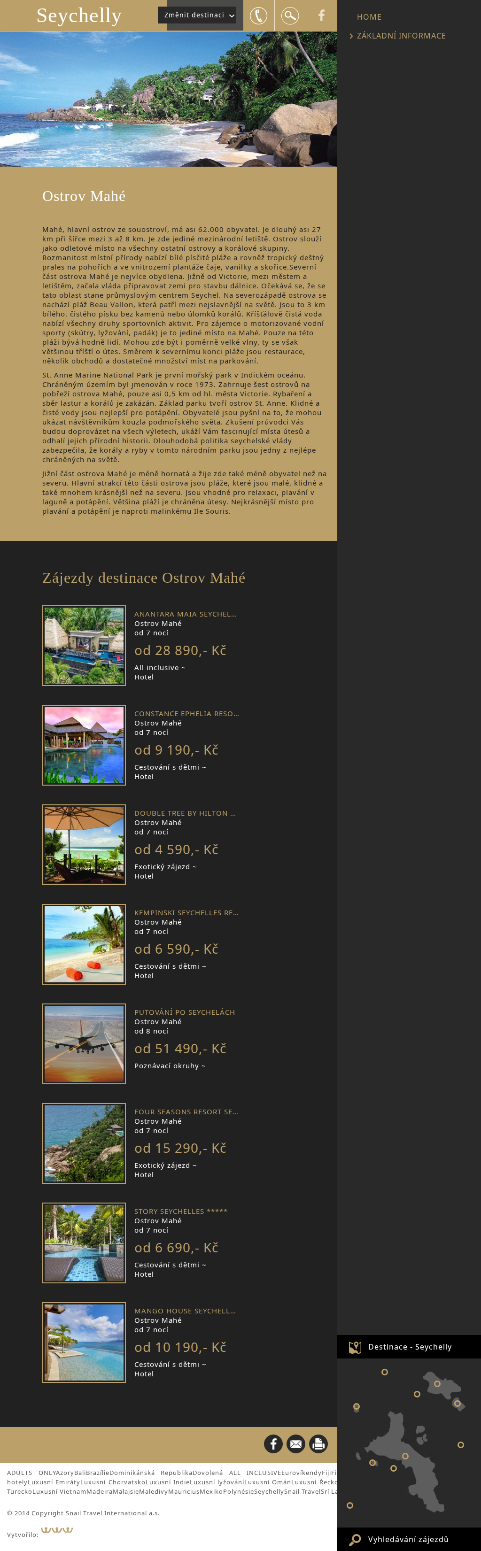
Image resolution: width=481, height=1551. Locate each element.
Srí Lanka (335, 1491)
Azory (65, 1472)
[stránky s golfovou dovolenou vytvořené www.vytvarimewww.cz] (61, 1535)
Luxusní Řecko (314, 1482)
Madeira (99, 1491)
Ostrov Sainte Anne (393, 1468)
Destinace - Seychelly (410, 1347)
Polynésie (238, 1491)
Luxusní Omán (267, 1482)
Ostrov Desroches (350, 1505)
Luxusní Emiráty (54, 1482)
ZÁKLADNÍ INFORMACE (401, 36)
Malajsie (126, 1491)
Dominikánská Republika (151, 1472)
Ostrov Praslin (437, 1384)
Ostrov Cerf (372, 1462)
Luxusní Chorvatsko (112, 1482)
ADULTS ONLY (31, 1472)
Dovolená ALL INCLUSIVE (237, 1472)
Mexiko (211, 1491)
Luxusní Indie (168, 1482)
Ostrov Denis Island (384, 1372)
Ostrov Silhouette (356, 1406)
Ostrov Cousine (417, 1394)
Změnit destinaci (194, 14)
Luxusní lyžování (217, 1482)
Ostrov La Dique (457, 1403)
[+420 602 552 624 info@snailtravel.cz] (258, 15)
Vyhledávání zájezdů (408, 1539)
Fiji (326, 1472)
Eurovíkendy (301, 1472)
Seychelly (79, 15)
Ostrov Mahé (405, 1456)
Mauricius (184, 1491)
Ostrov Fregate (461, 1445)
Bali (80, 1472)
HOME (369, 17)
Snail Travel (302, 1491)
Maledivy (153, 1491)
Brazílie (97, 1472)
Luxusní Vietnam (59, 1491)
